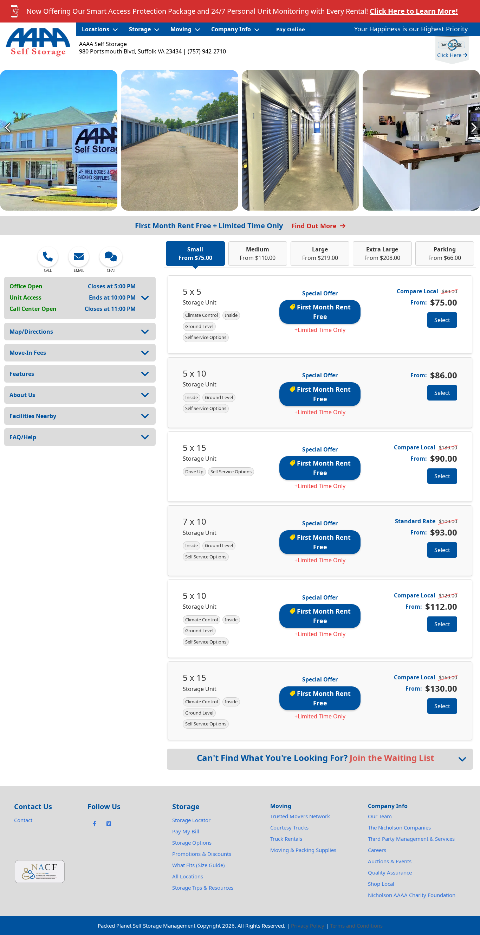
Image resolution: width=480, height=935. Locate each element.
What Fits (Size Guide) (198, 865)
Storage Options (192, 842)
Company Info (231, 29)
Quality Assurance (390, 872)
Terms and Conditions (356, 925)
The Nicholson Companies (399, 827)
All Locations (187, 876)
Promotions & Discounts (201, 853)
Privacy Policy (307, 925)
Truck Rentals (286, 838)
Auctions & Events (389, 861)
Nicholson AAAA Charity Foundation (411, 894)
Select (442, 320)
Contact (23, 820)
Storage (140, 29)
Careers (377, 849)
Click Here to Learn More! (414, 11)
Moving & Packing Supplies (303, 849)
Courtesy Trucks (289, 827)
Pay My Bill (185, 831)
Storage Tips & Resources (202, 887)
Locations (95, 29)
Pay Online (290, 29)
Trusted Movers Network (300, 816)
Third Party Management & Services (411, 838)
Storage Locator (191, 820)
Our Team (380, 816)
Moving (181, 29)
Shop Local (381, 883)
